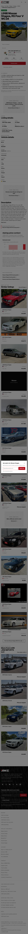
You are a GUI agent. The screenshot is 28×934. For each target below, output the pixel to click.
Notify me (22, 468)
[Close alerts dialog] (24, 463)
